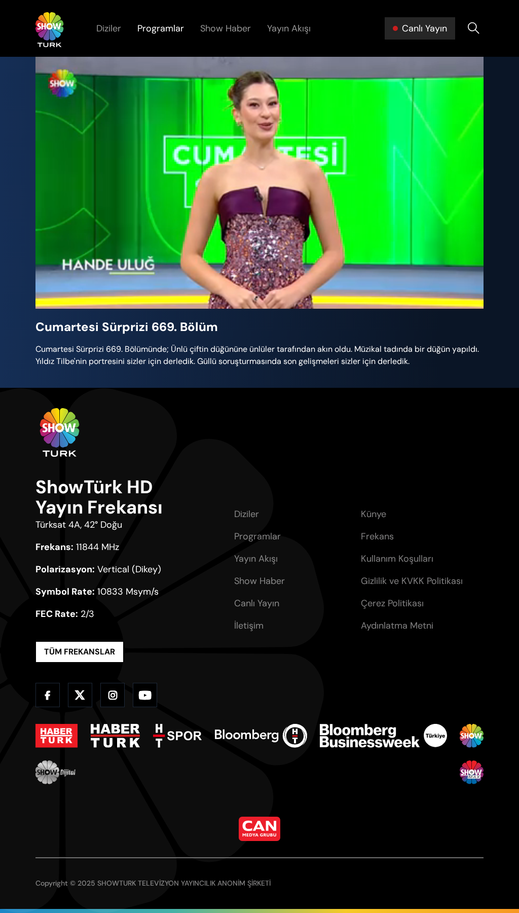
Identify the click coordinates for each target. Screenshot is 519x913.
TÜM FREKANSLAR (79, 651)
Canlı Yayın (256, 603)
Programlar (160, 28)
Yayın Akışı (289, 28)
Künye (373, 514)
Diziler (108, 28)
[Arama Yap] (473, 28)
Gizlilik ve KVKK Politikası (412, 581)
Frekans (377, 536)
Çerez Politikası (392, 603)
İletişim (249, 625)
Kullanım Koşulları (397, 559)
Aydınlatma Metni (397, 625)
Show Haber (225, 28)
